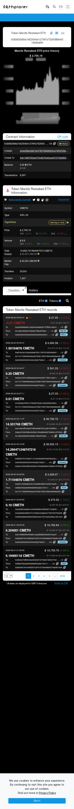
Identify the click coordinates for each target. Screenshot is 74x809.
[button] (47, 7)
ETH (41, 301)
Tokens (53, 301)
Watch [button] (65, 143)
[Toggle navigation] (68, 7)
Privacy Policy (47, 793)
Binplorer (54, 17)
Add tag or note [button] (57, 222)
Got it (37, 800)
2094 (62, 575)
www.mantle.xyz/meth (20, 199)
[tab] (15, 290)
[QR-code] (57, 33)
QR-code (62, 136)
